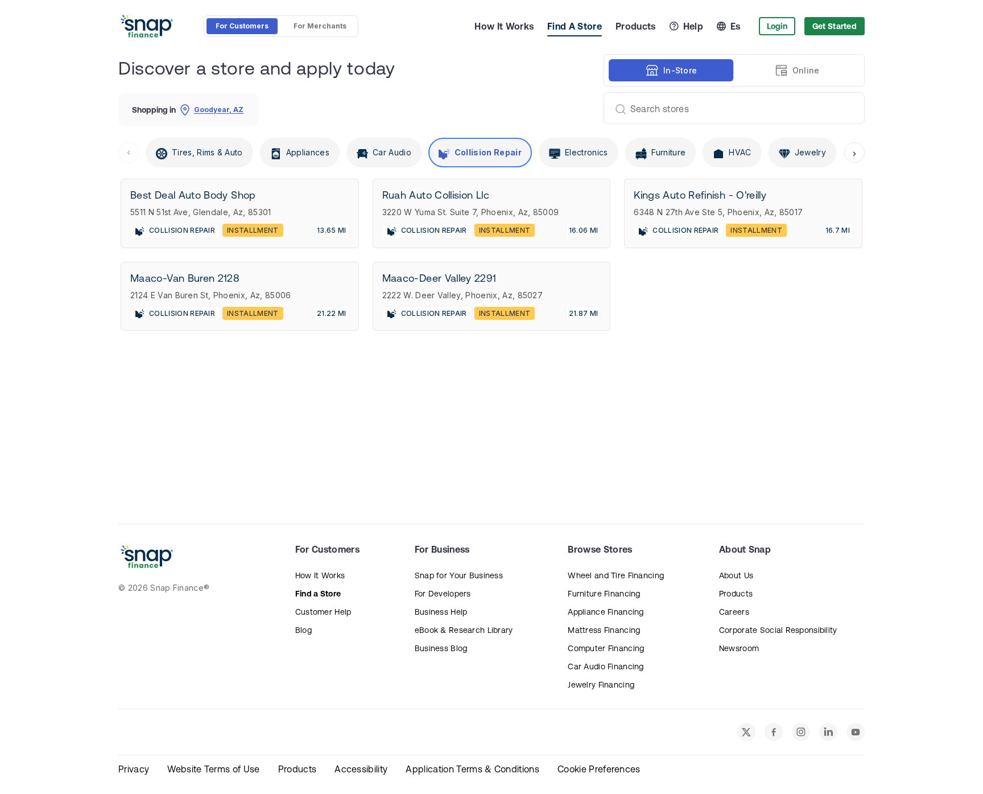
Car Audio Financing (605, 666)
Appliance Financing (605, 611)
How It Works (504, 26)
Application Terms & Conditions (472, 769)
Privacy (133, 769)
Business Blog (441, 648)
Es (735, 26)
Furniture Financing (604, 593)
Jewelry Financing (601, 684)
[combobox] (729, 108)
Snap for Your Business (459, 575)
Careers (734, 611)
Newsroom (739, 648)
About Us (736, 575)
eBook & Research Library (464, 630)
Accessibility (360, 769)
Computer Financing (606, 648)
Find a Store (318, 593)
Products (636, 26)
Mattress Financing (604, 630)
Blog (303, 630)
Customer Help (323, 611)
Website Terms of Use (213, 769)
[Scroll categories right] (854, 152)
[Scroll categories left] (128, 152)
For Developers (443, 593)
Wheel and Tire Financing (616, 575)
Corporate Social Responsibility (778, 630)
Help (693, 26)
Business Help (441, 611)
